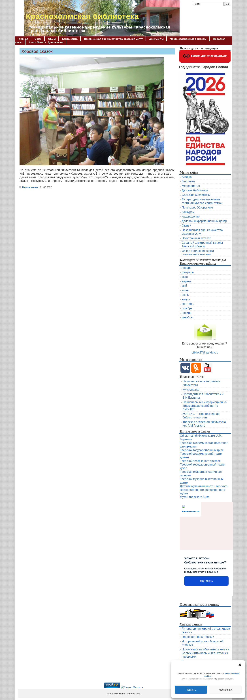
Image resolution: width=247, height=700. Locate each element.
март (185, 276)
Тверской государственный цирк (201, 450)
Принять (191, 689)
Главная (23, 38)
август (186, 299)
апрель (186, 281)
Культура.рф (191, 389)
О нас (38, 38)
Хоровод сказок (37, 51)
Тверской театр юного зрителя (200, 460)
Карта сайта (70, 38)
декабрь (187, 317)
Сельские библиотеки (196, 194)
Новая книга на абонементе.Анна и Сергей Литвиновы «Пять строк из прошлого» (205, 653)
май (184, 285)
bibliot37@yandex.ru (205, 352)
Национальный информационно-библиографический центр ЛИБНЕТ (205, 406)
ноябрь (186, 312)
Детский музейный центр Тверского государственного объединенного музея (203, 490)
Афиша (187, 176)
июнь (185, 290)
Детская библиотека (195, 190)
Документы (156, 38)
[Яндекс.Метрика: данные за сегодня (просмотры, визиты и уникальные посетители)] (132, 687)
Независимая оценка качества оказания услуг (113, 38)
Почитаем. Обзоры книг (197, 207)
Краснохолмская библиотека (82, 16)
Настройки (225, 689)
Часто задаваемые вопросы (188, 38)
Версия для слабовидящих (208, 55)
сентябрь (188, 303)
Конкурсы (188, 212)
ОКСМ (52, 38)
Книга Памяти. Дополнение (46, 42)
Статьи (186, 225)
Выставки (188, 181)
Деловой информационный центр (204, 221)
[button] (240, 665)
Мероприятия (30, 187)
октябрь (187, 308)
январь (186, 267)
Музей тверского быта (195, 497)
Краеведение (191, 216)
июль (185, 294)
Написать (206, 580)
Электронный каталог (196, 238)
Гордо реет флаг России (198, 636)
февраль (188, 272)
